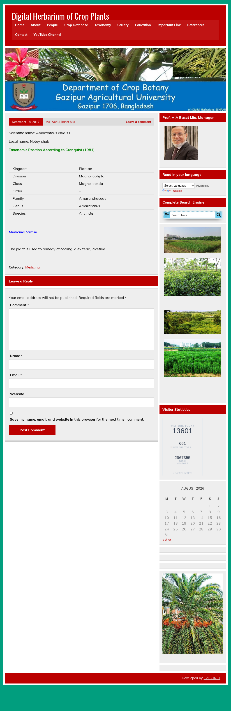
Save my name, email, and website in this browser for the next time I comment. (77, 419)
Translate (176, 190)
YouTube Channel (47, 35)
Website (17, 394)
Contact (21, 35)
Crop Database (76, 25)
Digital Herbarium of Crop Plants (60, 16)
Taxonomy (103, 25)
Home (19, 25)
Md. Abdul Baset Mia (60, 122)
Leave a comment (138, 122)
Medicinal (33, 267)
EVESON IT (212, 678)
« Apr (166, 539)
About (35, 25)
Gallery (123, 25)
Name (16, 356)
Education (143, 25)
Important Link (169, 25)
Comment (19, 305)
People (52, 25)
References (195, 25)
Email (16, 375)
